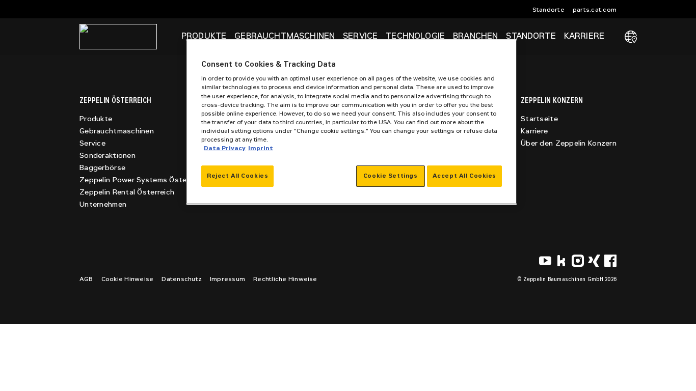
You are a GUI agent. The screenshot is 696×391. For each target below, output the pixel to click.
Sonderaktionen (107, 155)
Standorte (548, 9)
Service (92, 143)
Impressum (227, 279)
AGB (86, 279)
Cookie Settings (390, 175)
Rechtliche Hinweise (285, 279)
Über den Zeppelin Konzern (569, 143)
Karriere (534, 131)
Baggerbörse (102, 167)
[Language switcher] (631, 37)
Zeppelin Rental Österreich (126, 192)
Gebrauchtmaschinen (116, 131)
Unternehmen (102, 204)
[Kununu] (561, 261)
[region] (351, 122)
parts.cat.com (595, 9)
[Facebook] (610, 261)
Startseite (539, 119)
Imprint (260, 148)
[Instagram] (578, 261)
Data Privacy (225, 148)
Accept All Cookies (464, 175)
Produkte (95, 119)
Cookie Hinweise (127, 279)
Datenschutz (182, 279)
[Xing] (594, 261)
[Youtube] (545, 261)
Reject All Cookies (237, 175)
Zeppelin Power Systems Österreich (142, 180)
